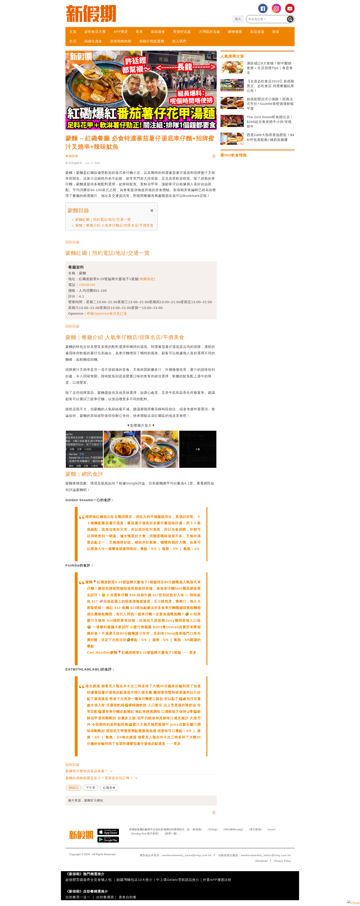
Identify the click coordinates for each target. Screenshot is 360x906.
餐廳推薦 (71, 156)
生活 (72, 41)
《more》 (271, 829)
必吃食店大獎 (95, 32)
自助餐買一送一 (77, 897)
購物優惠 (235, 32)
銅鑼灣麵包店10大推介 (134, 880)
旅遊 (275, 32)
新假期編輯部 (73, 162)
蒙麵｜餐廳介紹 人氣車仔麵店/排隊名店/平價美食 (114, 225)
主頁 (72, 32)
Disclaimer (261, 860)
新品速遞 (257, 32)
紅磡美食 (109, 787)
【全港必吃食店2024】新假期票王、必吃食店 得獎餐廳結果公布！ (270, 86)
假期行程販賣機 (151, 41)
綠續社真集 (93, 41)
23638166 (87, 285)
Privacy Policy (282, 860)
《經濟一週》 (171, 833)
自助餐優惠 (105, 897)
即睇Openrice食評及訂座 (107, 313)
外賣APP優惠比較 (217, 880)
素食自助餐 (127, 897)
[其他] (214, 157)
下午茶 (90, 787)
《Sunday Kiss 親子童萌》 (144, 833)
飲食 (139, 32)
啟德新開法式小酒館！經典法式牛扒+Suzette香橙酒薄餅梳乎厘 (270, 103)
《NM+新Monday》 (233, 829)
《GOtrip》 (212, 829)
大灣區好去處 (209, 32)
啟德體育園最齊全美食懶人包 (88, 880)
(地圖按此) (146, 279)
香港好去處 (182, 32)
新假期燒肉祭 (120, 41)
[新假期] (122, 13)
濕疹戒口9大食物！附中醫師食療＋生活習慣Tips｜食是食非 (270, 68)
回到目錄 (72, 242)
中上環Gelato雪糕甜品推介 (177, 880)
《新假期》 (196, 829)
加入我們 (179, 41)
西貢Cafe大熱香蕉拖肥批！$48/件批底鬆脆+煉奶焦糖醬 (270, 137)
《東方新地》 (255, 829)
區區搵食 (158, 32)
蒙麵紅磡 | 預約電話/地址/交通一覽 (103, 219)
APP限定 (121, 32)
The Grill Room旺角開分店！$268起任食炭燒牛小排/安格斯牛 (270, 121)
